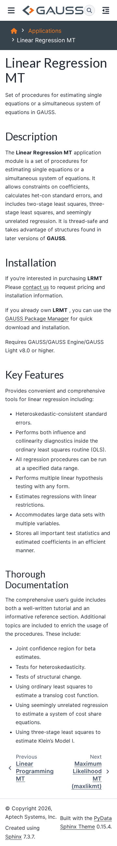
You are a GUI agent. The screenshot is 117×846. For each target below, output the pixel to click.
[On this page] (106, 10)
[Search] (89, 10)
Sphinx (13, 836)
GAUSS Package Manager (37, 318)
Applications (44, 30)
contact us (36, 287)
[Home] (14, 30)
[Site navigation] (11, 10)
